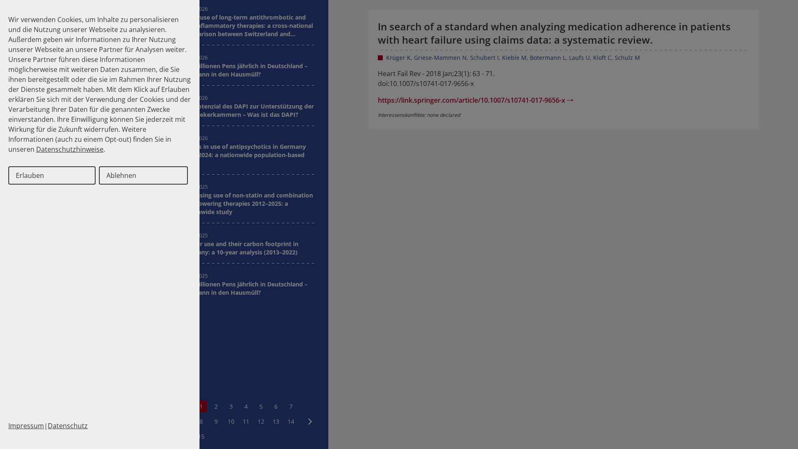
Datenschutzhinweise (69, 149)
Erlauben (30, 175)
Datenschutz (68, 425)
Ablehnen (121, 175)
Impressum (26, 425)
